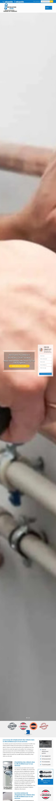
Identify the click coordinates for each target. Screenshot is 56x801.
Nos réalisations (19, 366)
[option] (28, 400)
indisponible (8, 1)
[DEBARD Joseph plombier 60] (10, 8)
